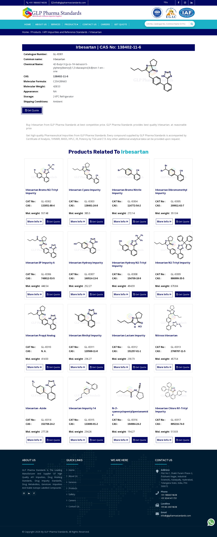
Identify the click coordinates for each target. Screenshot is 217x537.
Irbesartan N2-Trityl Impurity (172, 262)
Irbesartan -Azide (36, 408)
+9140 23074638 (169, 506)
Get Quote (120, 24)
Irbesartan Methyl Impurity (85, 335)
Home (27, 24)
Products (36, 32)
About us (40, 24)
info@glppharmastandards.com (176, 515)
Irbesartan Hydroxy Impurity (86, 262)
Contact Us (74, 506)
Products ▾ (71, 24)
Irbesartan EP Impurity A (40, 262)
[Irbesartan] (152, 73)
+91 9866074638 (169, 494)
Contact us (89, 24)
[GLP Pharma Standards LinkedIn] (191, 2)
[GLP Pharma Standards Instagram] (185, 2)
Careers (105, 24)
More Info (33, 221)
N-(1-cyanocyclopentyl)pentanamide (130, 411)
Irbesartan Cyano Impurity (84, 189)
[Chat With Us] (211, 522)
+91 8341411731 (169, 498)
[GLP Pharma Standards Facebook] (178, 2)
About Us (73, 476)
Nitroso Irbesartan (166, 335)
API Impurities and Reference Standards (65, 32)
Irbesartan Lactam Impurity (128, 335)
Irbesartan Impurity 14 (82, 408)
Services (55, 24)
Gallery (72, 494)
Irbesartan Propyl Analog (40, 335)
